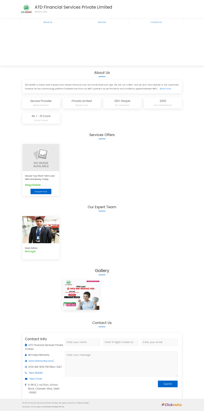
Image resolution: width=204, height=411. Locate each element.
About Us (47, 22)
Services (102, 22)
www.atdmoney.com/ (41, 361)
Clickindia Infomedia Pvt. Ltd (53, 407)
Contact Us (156, 22)
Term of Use (82, 403)
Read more (165, 88)
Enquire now (41, 191)
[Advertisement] (102, 46)
